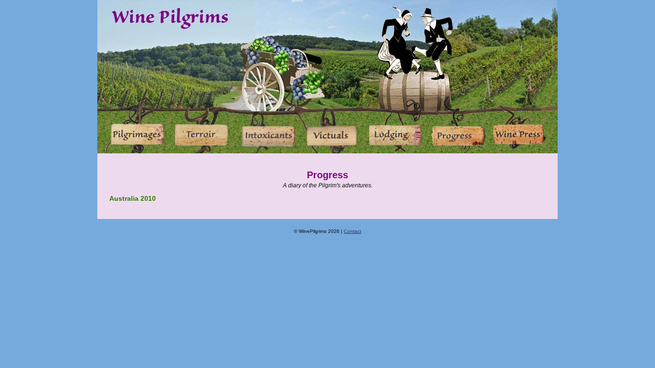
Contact (352, 231)
